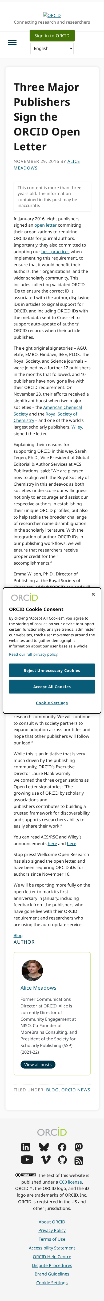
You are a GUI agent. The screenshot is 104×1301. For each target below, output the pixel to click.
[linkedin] (25, 1150)
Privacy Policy (52, 1230)
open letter (45, 225)
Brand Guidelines (52, 1274)
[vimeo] (46, 1162)
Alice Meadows (38, 987)
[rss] (78, 1163)
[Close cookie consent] (93, 594)
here (52, 843)
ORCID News (75, 1090)
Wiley (76, 427)
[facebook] (62, 1150)
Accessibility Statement (52, 1248)
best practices (55, 252)
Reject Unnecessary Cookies (52, 670)
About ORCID (52, 1222)
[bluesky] (44, 1150)
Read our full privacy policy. (33, 653)
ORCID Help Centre (52, 1257)
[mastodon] (79, 1150)
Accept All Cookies (52, 686)
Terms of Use (52, 1239)
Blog (18, 935)
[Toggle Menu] (12, 42)
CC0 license (70, 1182)
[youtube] (27, 1162)
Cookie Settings (52, 1283)
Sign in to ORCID (52, 36)
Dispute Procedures (52, 1265)
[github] (62, 1162)
